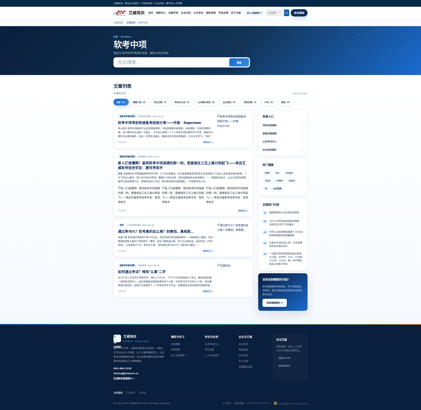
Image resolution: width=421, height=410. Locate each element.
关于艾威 (236, 12)
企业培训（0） (230, 102)
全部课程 (175, 344)
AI (266, 188)
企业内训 (186, 12)
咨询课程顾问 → (274, 302)
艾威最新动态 (245, 366)
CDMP (279, 180)
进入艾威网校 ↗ (254, 12)
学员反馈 (223, 12)
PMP (267, 173)
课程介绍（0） (140, 102)
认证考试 (198, 12)
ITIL (277, 173)
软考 (122, 225)
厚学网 (142, 392)
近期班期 (175, 349)
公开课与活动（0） (207, 102)
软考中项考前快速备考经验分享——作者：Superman (159, 123)
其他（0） (286, 102)
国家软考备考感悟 (127, 116)
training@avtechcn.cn (125, 373)
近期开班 (173, 12)
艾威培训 (131, 22)
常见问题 (209, 349)
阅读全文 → (208, 142)
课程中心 (161, 12)
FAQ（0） (269, 102)
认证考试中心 (212, 344)
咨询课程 (299, 12)
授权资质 (211, 12)
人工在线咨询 (212, 355)
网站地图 (239, 403)
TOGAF (289, 173)
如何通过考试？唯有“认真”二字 (142, 272)
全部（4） (121, 102)
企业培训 (243, 344)
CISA (267, 180)
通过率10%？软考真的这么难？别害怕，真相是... (156, 231)
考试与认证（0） (183, 102)
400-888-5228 (122, 368)
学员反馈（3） (251, 102)
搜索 (239, 62)
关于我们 (227, 403)
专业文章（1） (161, 102)
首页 (150, 12)
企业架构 (277, 188)
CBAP (292, 180)
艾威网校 (130, 392)
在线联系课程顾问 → (124, 378)
